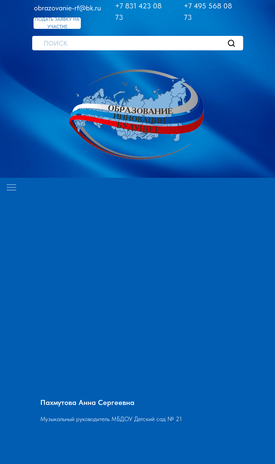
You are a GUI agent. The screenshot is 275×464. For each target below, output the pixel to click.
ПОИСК (55, 43)
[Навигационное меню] (11, 188)
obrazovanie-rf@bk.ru (67, 7)
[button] (57, 23)
